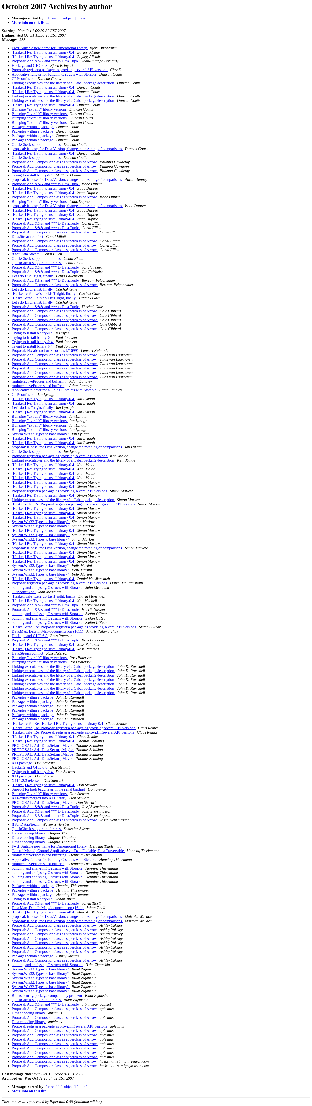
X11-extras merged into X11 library (39, 798)
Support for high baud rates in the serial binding (49, 789)
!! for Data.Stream (26, 254)
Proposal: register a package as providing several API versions (60, 70)
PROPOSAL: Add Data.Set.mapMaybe (43, 745)
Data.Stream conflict (28, 236)
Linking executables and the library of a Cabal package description (63, 83)
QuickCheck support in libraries (37, 144)
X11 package (22, 763)
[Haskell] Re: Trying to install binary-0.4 (43, 52)
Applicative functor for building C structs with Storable (54, 74)
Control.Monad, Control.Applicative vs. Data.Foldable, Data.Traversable (68, 851)
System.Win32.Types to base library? (41, 434)
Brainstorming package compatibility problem (47, 995)
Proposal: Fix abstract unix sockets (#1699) (45, 351)
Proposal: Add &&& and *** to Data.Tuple (46, 61)
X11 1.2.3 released (26, 780)
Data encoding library (29, 833)
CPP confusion (24, 79)
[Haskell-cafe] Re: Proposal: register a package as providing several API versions (74, 627)
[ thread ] (52, 18)
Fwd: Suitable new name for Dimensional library (50, 48)
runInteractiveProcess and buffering (39, 381)
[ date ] (82, 18)
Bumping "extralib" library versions (40, 109)
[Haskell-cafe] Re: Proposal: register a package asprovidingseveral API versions (73, 732)
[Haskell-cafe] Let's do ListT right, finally (44, 293)
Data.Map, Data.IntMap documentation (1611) (48, 631)
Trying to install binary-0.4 (33, 175)
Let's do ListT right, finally (33, 276)
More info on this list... (30, 22)
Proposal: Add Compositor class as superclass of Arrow (55, 162)
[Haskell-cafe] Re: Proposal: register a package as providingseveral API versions (74, 504)
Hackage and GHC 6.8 (30, 65)
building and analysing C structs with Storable (47, 587)
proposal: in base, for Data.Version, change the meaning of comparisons (67, 149)
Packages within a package (33, 127)
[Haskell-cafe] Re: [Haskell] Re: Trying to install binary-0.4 (58, 723)
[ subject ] (68, 18)
